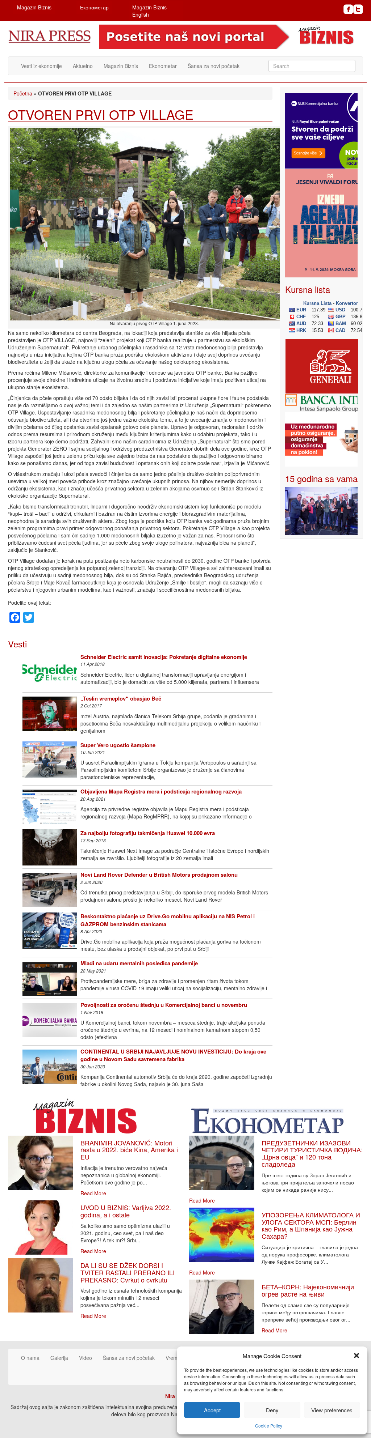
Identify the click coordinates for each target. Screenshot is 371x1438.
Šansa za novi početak (213, 65)
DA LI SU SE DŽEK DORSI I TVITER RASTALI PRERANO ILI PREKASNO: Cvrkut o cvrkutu (127, 1272)
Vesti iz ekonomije (41, 65)
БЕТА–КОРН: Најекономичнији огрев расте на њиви (308, 1290)
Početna (22, 93)
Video (85, 1357)
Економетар (94, 7)
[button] (356, 1355)
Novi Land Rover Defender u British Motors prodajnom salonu (159, 874)
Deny (272, 1410)
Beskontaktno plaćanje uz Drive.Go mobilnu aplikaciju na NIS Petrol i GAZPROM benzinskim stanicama (167, 920)
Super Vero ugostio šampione (117, 745)
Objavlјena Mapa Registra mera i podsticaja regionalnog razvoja (161, 791)
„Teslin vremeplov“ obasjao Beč (120, 698)
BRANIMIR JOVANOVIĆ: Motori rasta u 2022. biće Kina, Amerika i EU (129, 1150)
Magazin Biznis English (149, 11)
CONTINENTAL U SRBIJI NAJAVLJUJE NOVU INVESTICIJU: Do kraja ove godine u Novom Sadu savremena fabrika (173, 1055)
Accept (212, 1410)
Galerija (59, 1357)
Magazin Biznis (34, 7)
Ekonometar (163, 65)
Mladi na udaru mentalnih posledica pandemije (139, 963)
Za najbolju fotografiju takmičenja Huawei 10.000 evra (147, 833)
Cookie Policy (268, 1425)
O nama (30, 1357)
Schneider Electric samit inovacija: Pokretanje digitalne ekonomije (163, 657)
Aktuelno (83, 65)
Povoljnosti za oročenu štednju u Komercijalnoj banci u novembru (163, 1005)
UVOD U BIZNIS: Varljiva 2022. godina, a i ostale (125, 1211)
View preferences (332, 1410)
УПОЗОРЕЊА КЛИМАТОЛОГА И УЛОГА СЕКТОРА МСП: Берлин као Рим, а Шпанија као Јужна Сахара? (311, 1225)
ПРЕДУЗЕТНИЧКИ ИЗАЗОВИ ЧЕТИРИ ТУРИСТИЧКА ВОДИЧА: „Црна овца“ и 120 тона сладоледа (312, 1153)
